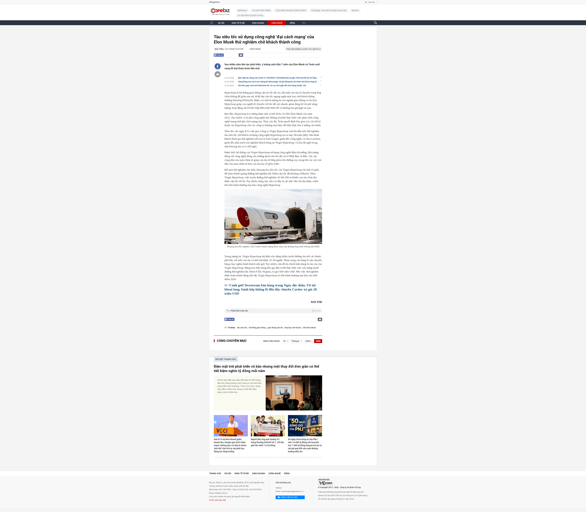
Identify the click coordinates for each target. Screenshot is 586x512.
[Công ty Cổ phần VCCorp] (325, 482)
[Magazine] (214, 2)
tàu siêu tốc (242, 327)
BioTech (355, 10)
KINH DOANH (258, 23)
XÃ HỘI (221, 23)
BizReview (242, 10)
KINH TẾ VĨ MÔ (238, 23)
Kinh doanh (258, 473)
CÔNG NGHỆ (276, 23)
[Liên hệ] (241, 55)
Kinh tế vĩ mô (242, 473)
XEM (318, 341)
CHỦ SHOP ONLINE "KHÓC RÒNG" (291, 10)
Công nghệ (255, 49)
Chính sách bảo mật (217, 500)
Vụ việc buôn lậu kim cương (250, 15)
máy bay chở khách (293, 327)
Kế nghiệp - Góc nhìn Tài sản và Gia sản (328, 10)
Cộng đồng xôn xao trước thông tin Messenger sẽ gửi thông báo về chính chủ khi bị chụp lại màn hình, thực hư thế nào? (289, 82)
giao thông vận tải (275, 327)
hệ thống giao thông (257, 327)
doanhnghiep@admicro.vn (292, 491)
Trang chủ (215, 473)
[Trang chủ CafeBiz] (211, 22)
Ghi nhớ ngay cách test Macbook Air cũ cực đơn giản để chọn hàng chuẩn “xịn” (272, 85)
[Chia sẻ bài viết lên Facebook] (218, 66)
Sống (287, 473)
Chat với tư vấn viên (288, 497)
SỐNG (292, 23)
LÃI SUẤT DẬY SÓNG (261, 10)
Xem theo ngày (271, 341)
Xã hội (227, 473)
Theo (273, 311)
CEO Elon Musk (309, 327)
